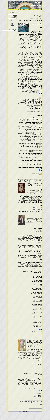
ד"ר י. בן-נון (34, 9)
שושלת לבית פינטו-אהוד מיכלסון (36, 173)
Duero (34, 380)
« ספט (16, 27)
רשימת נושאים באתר (19, 9)
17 (12, 25)
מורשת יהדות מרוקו (36, 2)
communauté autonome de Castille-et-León (25, 379)
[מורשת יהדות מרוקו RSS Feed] (8, 411)
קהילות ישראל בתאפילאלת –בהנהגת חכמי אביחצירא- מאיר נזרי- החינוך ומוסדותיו (33, 400)
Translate (13, 20)
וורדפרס (28, 411)
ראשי (41, 9)
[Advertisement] (28, 12)
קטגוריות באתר (24, 9)
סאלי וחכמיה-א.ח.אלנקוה (37, 333)
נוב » (14, 27)
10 (12, 24)
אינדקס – (38, 9)
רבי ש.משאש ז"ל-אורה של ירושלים (36, 209)
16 (13, 25)
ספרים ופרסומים (29, 9)
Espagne (28, 378)
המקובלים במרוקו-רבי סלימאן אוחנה (35, 18)
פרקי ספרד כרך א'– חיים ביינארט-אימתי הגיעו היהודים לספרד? (35, 408)
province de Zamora (37, 378)
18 (11, 25)
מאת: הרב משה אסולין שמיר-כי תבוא (38, 396)
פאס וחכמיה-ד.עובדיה (38, 97)
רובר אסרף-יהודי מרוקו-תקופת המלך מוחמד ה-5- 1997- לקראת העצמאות (34, 402)
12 (10, 24)
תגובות (14, 9)
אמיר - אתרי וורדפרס (20, 411)
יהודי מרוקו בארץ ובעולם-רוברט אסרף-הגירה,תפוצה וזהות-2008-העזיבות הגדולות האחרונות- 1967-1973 (31, 401)
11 (11, 24)
